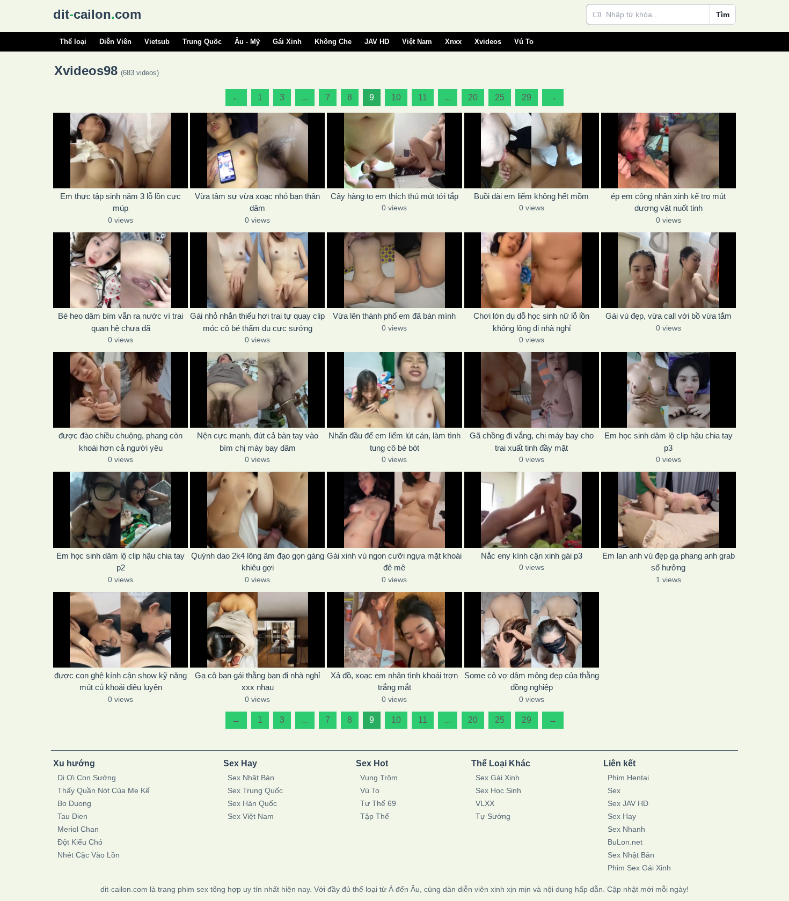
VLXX (485, 803)
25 (500, 97)
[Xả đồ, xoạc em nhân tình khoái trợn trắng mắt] (394, 630)
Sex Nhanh (626, 829)
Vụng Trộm (379, 777)
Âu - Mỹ (247, 42)
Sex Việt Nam (251, 816)
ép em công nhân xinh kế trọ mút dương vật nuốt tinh (668, 202)
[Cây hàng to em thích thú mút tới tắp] (394, 150)
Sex (614, 790)
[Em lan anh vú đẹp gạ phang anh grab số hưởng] (668, 509)
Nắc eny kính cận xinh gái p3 (531, 555)
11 (422, 97)
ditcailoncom (97, 14)
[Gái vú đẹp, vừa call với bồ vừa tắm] (668, 270)
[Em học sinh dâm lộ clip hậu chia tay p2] (120, 509)
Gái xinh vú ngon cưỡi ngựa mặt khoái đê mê (394, 562)
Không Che (333, 42)
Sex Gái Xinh (498, 777)
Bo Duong (74, 803)
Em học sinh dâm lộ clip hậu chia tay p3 (668, 441)
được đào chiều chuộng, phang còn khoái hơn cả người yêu (120, 441)
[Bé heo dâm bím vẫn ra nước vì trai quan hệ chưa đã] (120, 270)
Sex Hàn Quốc (252, 803)
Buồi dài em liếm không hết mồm (531, 196)
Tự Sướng (493, 816)
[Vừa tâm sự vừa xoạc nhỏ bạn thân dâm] (257, 150)
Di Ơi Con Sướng (86, 777)
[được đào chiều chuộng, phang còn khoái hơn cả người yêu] (120, 390)
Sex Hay (622, 816)
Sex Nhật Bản (251, 777)
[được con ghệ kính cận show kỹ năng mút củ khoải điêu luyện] (120, 630)
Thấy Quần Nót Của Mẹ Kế (103, 790)
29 (526, 97)
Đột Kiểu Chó (80, 842)
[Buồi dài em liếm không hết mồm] (531, 150)
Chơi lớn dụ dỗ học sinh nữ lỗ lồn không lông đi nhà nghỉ (531, 322)
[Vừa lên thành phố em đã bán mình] (394, 270)
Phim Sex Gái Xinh (639, 867)
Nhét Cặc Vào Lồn (88, 855)
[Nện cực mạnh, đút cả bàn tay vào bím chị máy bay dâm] (257, 390)
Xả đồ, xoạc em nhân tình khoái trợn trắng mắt (394, 681)
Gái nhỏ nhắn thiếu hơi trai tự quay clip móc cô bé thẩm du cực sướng (257, 322)
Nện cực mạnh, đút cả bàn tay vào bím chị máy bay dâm (257, 441)
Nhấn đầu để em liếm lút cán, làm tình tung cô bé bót (394, 441)
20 (473, 97)
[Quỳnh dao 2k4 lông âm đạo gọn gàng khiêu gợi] (257, 509)
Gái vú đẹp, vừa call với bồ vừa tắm (668, 315)
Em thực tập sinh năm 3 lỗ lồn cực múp (120, 202)
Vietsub (157, 42)
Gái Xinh (287, 42)
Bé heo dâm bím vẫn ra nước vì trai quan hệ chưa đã (120, 322)
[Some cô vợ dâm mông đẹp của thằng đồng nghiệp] (531, 630)
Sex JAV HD (628, 803)
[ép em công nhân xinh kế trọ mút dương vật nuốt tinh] (668, 150)
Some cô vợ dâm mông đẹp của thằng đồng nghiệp (531, 681)
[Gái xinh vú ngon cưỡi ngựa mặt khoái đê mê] (394, 509)
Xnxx (453, 42)
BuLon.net (625, 842)
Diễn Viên (115, 42)
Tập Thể (374, 816)
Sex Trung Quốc (255, 790)
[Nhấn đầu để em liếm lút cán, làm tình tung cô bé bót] (394, 390)
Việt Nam (417, 42)
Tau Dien (72, 816)
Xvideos (487, 42)
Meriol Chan (78, 829)
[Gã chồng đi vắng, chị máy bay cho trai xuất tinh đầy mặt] (531, 390)
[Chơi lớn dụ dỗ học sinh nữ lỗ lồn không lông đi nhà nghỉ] (531, 270)
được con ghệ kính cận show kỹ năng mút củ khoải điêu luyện (120, 681)
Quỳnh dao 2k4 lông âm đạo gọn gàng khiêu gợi (257, 562)
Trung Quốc (202, 42)
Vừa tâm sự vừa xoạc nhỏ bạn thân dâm (257, 202)
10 (396, 97)
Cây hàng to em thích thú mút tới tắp (394, 196)
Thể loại (73, 42)
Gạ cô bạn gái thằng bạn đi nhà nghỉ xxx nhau (257, 681)
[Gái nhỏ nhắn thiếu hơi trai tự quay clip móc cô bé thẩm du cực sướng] (257, 270)
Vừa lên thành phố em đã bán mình (394, 315)
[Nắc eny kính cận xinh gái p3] (531, 509)
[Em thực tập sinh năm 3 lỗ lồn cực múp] (120, 150)
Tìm (722, 14)
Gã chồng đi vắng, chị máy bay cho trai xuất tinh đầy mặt (532, 441)
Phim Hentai (628, 777)
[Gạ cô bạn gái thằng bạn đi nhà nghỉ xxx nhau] (257, 630)
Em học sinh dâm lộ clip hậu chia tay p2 (120, 562)
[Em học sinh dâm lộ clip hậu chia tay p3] (668, 390)
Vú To (524, 42)
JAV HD (376, 42)
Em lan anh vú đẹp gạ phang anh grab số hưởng (668, 562)
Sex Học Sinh (498, 790)
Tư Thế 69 (378, 803)
